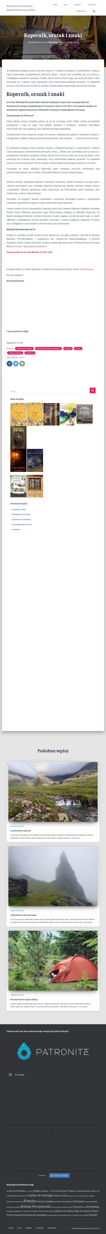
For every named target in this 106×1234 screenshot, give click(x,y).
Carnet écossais (17, 826)
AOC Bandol (29, 1191)
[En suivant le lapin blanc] (53, 960)
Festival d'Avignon (89, 1196)
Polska (78, 348)
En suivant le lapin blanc (21, 519)
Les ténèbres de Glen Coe (22, 524)
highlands (69, 1201)
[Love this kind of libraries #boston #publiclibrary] (30, 1149)
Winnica (76, 1215)
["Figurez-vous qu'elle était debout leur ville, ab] (76, 1102)
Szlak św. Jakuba (82, 1210)
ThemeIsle (95, 1228)
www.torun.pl (86, 269)
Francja (29, 1200)
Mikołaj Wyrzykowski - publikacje (48, 348)
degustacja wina (73, 1196)
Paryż (84, 1207)
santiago (9, 1211)
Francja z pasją (44, 1201)
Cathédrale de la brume (21, 514)
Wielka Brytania (63, 1215)
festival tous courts (13, 1201)
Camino (37, 1190)
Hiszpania (79, 1201)
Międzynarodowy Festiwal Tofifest (62, 1207)
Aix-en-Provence (17, 1190)
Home (55, 5)
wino (87, 1214)
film (22, 1202)
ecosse (80, 1195)
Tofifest (94, 1210)
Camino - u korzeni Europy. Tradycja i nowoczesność (65, 1190)
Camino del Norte (22, 1196)
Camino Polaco (60, 1195)
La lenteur (16, 529)
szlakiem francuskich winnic (43, 1211)
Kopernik (14, 357)
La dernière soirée (19, 509)
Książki (77, 5)
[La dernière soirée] (53, 791)
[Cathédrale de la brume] (53, 876)
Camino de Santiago (40, 1195)
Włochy (93, 1214)
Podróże (91, 5)
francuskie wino (59, 1201)
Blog (66, 5)
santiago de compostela (22, 1211)
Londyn (17, 1207)
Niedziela (77, 1206)
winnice (82, 1215)
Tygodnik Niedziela (22, 1214)
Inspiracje (80, 11)
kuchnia (12, 1207)
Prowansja (92, 1206)
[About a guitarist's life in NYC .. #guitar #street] (30, 1102)
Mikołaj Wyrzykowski (24, 348)
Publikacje (29, 353)
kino (8, 1207)
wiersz (71, 1215)
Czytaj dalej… (76, 838)
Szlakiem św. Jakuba (64, 1210)
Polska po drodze (15, 353)
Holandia (88, 1202)
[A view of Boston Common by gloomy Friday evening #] (76, 1149)
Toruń (21, 357)
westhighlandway (52, 1215)
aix (7, 1191)
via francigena (39, 1214)
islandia (94, 1201)
